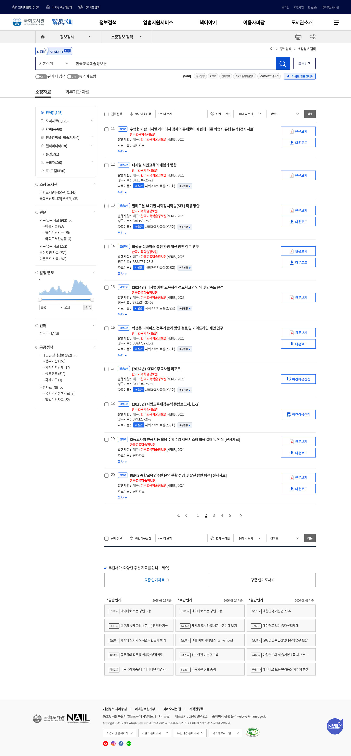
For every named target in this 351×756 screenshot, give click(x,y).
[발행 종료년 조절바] (92, 300)
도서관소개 (302, 22)
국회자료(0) (54, 162)
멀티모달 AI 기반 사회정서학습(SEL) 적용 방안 (166, 208)
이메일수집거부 (145, 708)
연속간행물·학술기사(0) (62, 137)
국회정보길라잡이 (62, 7)
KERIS (213, 76)
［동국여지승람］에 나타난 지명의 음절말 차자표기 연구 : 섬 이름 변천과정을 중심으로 (139, 671)
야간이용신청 (143, 114)
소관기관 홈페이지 (117, 733)
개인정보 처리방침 (115, 708)
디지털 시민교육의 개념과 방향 (154, 167)
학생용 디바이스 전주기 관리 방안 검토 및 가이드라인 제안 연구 (177, 330)
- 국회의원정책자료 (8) (58, 393)
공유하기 (313, 37)
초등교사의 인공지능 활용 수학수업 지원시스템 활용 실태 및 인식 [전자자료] (185, 442)
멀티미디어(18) (56, 145)
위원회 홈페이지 (151, 733)
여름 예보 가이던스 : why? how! (207, 640)
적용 (310, 114)
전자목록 (226, 76)
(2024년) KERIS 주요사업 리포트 (156, 371)
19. (113, 439)
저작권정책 (196, 708)
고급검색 (304, 63)
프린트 (298, 37)
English (312, 7)
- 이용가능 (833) (54, 226)
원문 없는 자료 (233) (53, 246)
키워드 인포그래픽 (302, 76)
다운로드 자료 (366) (52, 258)
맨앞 (178, 515)
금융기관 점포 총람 (198, 669)
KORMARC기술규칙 (269, 76)
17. (113, 368)
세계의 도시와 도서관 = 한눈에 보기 (138, 640)
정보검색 (108, 22)
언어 (42, 325)
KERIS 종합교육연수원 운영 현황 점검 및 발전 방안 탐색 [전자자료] (178, 477)
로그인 (285, 7)
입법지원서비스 (158, 22)
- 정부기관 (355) (54, 360)
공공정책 (46, 347)
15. (113, 287)
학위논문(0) (54, 129)
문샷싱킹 (200, 76)
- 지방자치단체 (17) (56, 367)
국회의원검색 (91, 7)
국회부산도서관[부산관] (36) (58, 198)
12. (113, 164)
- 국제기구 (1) (52, 379)
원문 (42, 212)
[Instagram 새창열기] (113, 742)
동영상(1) (52, 154)
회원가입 (299, 7)
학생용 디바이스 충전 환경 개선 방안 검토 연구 (165, 249)
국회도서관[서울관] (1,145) (58, 192)
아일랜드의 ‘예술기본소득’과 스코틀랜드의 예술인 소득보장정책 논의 (281, 656)
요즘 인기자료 (154, 580)
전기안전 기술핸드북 (199, 654)
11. (113, 128)
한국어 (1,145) (49, 333)
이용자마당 (254, 22)
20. (113, 474)
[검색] (283, 63)
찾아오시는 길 (172, 708)
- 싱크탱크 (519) (54, 373)
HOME (42, 37)
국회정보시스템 (221, 733)
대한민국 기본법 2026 (271, 610)
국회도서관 (28, 22)
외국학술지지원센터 (244, 76)
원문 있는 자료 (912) (53, 220)
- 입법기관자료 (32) (56, 399)
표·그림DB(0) (55, 170)
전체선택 (116, 114)
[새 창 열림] (253, 732)
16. (113, 327)
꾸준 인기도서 (261, 580)
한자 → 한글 (223, 114)
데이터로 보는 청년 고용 (130, 610)
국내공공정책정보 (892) (55, 355)
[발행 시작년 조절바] (40, 300)
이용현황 (183, 186)
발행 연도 (46, 272)
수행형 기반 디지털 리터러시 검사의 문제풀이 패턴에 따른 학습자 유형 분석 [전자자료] (192, 131)
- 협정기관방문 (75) (56, 232)
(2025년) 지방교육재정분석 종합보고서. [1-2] (166, 406)
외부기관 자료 (77, 91)
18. (113, 403)
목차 (122, 151)
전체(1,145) (54, 112)
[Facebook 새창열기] (121, 742)
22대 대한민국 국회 (28, 7)
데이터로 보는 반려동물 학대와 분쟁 (280, 669)
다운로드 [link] (304, 143)
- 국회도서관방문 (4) (57, 238)
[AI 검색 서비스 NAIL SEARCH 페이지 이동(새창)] (53, 51)
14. (113, 246)
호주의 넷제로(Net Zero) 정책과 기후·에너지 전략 (138, 627)
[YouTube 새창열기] (106, 742)
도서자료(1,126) (57, 120)
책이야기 (208, 22)
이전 (186, 515)
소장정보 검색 (122, 37)
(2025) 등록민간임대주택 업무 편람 (280, 640)
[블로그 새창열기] (128, 742)
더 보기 (167, 114)
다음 (241, 515)
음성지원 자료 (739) (52, 252)
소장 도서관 (48, 184)
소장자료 (43, 91)
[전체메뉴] (336, 22)
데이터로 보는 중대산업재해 (275, 625)
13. (113, 205)
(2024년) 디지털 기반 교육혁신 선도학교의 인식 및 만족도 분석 (177, 290)
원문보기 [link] (304, 132)
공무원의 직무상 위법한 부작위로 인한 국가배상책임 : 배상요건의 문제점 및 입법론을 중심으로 (139, 656)
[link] (298, 379)
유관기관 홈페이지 (188, 733)
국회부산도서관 (330, 7)
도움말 (167, 580)
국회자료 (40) (48, 387)
